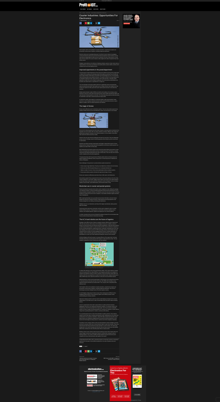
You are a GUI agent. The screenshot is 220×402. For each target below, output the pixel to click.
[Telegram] (99, 23)
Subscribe (120, 396)
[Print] (96, 23)
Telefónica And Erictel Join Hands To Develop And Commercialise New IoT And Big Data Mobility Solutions (88, 359)
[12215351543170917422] (131, 27)
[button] (139, 9)
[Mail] (95, 391)
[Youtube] (99, 391)
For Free (113, 396)
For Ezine (126, 396)
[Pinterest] (86, 23)
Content (83, 12)
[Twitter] (98, 391)
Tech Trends (88, 12)
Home (80, 12)
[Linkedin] (91, 23)
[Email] (94, 23)
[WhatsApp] (88, 23)
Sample (113, 396)
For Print (120, 396)
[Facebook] (80, 0)
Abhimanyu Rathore (83, 20)
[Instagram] (81, 0)
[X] (83, 0)
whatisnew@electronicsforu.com (98, 390)
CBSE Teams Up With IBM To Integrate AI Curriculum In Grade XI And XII (111, 359)
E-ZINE (138, 394)
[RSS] (97, 391)
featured (86, 346)
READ (137, 394)
